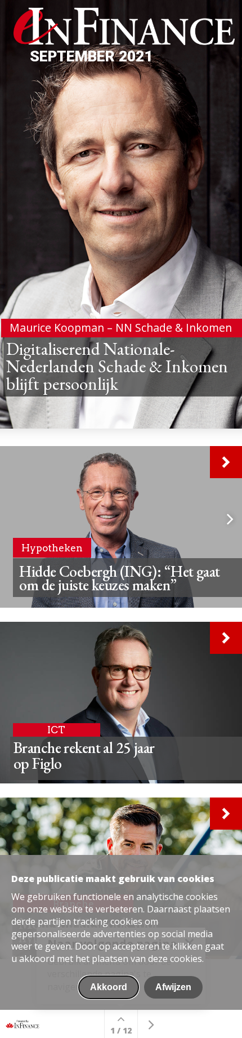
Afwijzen (173, 987)
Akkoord (108, 987)
